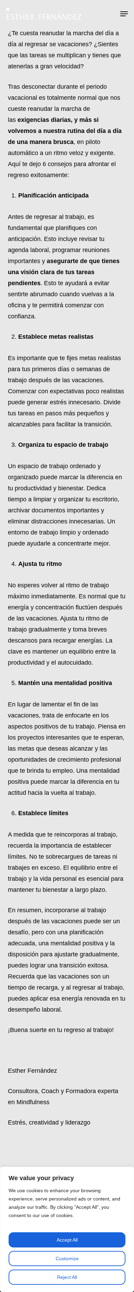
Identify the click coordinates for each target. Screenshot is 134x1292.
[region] (67, 1229)
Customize (67, 1258)
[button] (124, 13)
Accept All (67, 1240)
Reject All (67, 1277)
